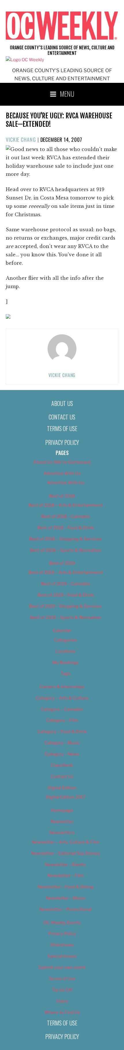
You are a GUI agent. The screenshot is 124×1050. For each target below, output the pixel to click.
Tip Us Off (62, 990)
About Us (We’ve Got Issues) (62, 462)
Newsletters (62, 832)
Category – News (62, 754)
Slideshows (62, 945)
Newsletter (62, 821)
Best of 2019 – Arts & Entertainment (66, 572)
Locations (65, 651)
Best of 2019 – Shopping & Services (65, 606)
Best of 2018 (62, 496)
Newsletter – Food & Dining (65, 886)
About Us (62, 403)
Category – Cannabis (62, 709)
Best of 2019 (62, 563)
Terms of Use (62, 428)
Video (62, 1001)
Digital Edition (62, 787)
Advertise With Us (62, 473)
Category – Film (62, 720)
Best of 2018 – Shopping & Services (65, 539)
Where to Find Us (62, 1012)
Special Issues (62, 956)
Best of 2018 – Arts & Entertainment (66, 505)
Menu (67, 93)
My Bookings (65, 662)
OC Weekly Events (62, 922)
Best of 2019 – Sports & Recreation (65, 617)
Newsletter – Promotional (65, 909)
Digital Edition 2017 (65, 797)
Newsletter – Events (65, 864)
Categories (65, 640)
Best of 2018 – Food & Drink (65, 527)
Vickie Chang (21, 139)
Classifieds (62, 765)
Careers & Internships (62, 686)
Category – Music (62, 742)
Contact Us (62, 417)
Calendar (62, 630)
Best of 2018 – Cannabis (65, 516)
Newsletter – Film (66, 875)
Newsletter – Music (65, 898)
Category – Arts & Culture (62, 698)
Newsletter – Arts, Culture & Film (65, 842)
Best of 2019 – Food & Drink (65, 595)
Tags (65, 673)
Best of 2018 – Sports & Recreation (65, 550)
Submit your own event (62, 967)
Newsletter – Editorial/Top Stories (65, 853)
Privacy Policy (62, 442)
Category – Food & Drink (62, 731)
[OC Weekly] (25, 59)
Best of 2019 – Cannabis (65, 583)
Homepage (62, 810)
